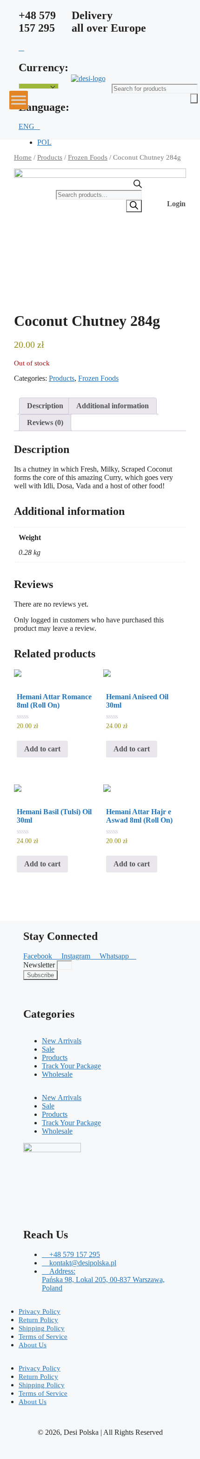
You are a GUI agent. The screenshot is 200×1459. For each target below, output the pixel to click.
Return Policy (38, 1320)
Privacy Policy (39, 1311)
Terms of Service (43, 1336)
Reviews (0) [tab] (45, 422)
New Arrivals (61, 1041)
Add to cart (42, 749)
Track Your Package (71, 1066)
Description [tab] (45, 406)
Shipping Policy (42, 1328)
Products (49, 157)
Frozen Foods (98, 378)
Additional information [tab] (112, 406)
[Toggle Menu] (18, 99)
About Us (33, 1345)
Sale (48, 1049)
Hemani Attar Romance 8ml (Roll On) (54, 701)
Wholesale (57, 1074)
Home (23, 157)
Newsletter (40, 965)
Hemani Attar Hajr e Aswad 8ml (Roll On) (139, 816)
